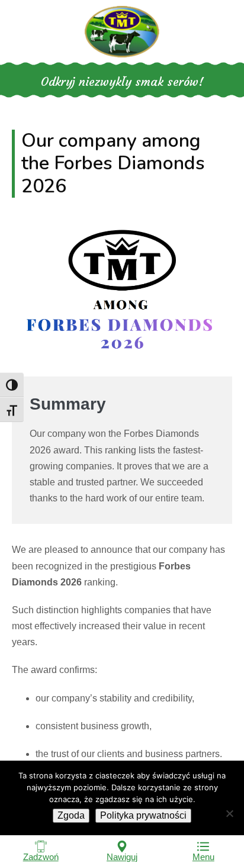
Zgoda (71, 815)
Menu (203, 857)
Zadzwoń (41, 857)
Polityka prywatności (143, 815)
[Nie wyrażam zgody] (229, 813)
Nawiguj (122, 857)
